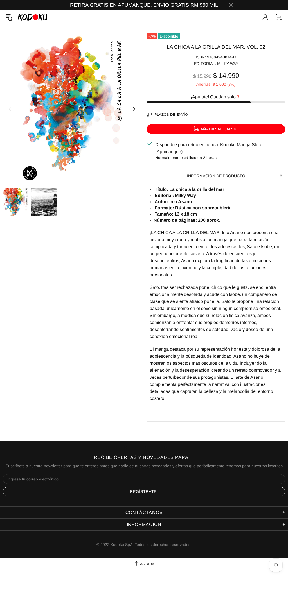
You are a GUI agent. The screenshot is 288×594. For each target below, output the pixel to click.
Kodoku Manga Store (32, 17)
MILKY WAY (227, 63)
